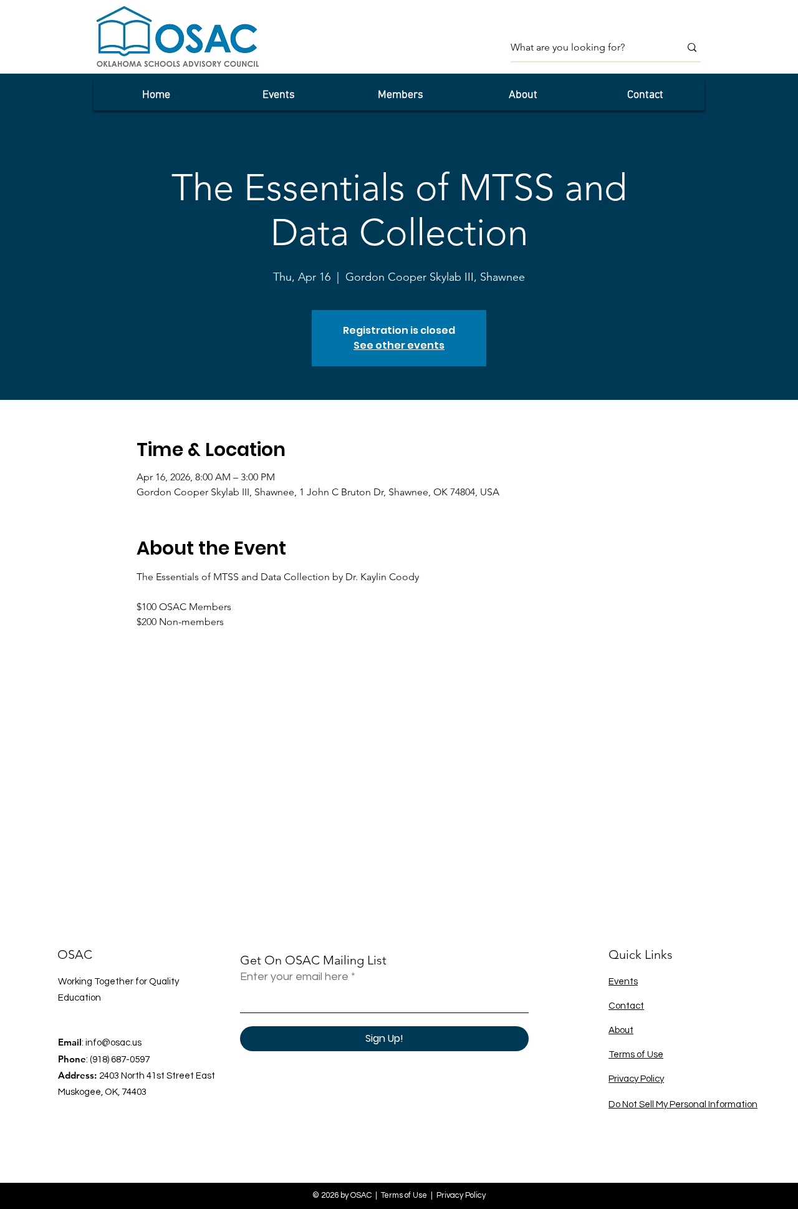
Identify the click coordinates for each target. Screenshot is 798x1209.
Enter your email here (294, 977)
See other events (399, 345)
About (620, 1030)
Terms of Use (635, 1054)
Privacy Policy (636, 1079)
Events (623, 981)
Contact (626, 1006)
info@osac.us (113, 1042)
